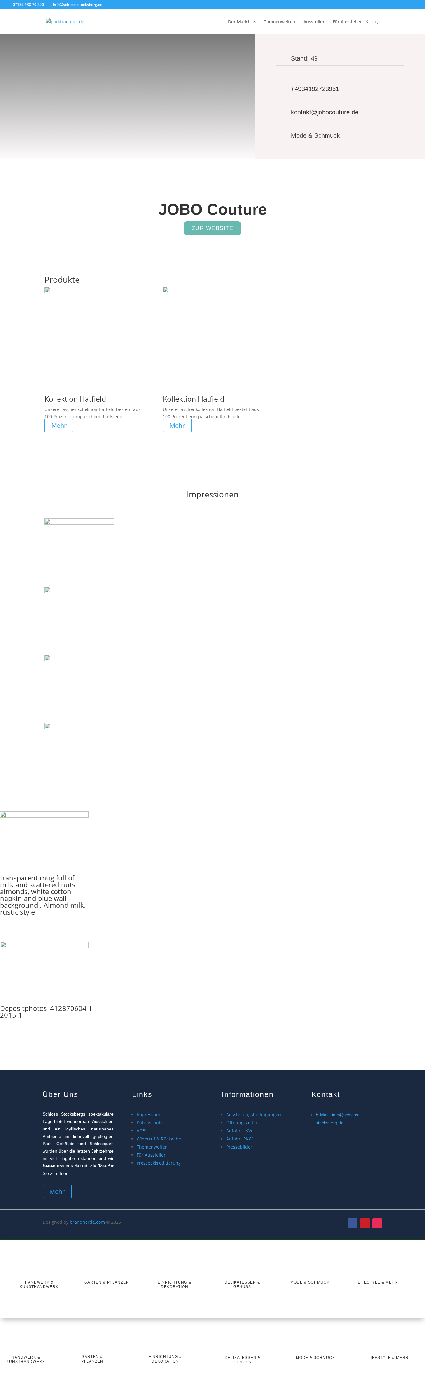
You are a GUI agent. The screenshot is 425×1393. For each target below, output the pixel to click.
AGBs (142, 1131)
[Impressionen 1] (79, 523)
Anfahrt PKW (239, 1139)
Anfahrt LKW (239, 1131)
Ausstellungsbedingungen (253, 1114)
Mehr (59, 425)
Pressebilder (239, 1147)
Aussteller (314, 22)
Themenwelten (279, 22)
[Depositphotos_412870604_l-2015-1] (44, 946)
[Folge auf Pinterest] (365, 1223)
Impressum (148, 1114)
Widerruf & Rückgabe (159, 1139)
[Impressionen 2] (79, 591)
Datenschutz (150, 1123)
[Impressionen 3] (79, 659)
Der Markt (239, 22)
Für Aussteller (347, 22)
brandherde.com (87, 1222)
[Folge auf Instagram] (377, 1223)
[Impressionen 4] (79, 727)
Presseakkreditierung (159, 1163)
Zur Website (212, 228)
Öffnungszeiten (242, 1123)
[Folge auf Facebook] (352, 1223)
